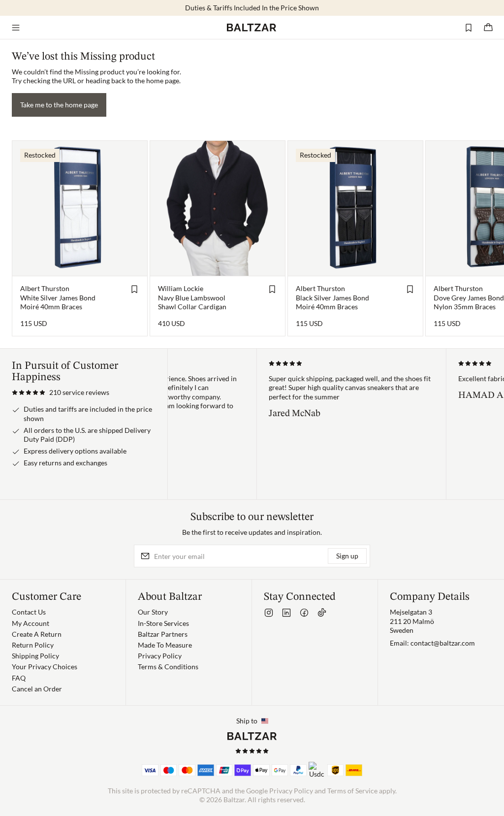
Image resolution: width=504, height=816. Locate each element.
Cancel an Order (37, 689)
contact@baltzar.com (442, 643)
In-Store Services (163, 623)
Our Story (153, 612)
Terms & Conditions (168, 666)
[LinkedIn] (286, 613)
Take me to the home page (59, 104)
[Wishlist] (468, 27)
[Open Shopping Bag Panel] (488, 27)
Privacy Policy (160, 656)
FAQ (19, 678)
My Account (30, 623)
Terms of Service (352, 790)
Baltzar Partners (163, 634)
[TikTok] (322, 613)
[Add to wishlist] (134, 289)
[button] (60, 392)
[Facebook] (304, 613)
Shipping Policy (35, 656)
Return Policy (33, 645)
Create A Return (37, 634)
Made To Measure (165, 645)
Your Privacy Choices (44, 666)
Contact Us (29, 612)
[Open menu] (16, 27)
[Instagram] (269, 613)
